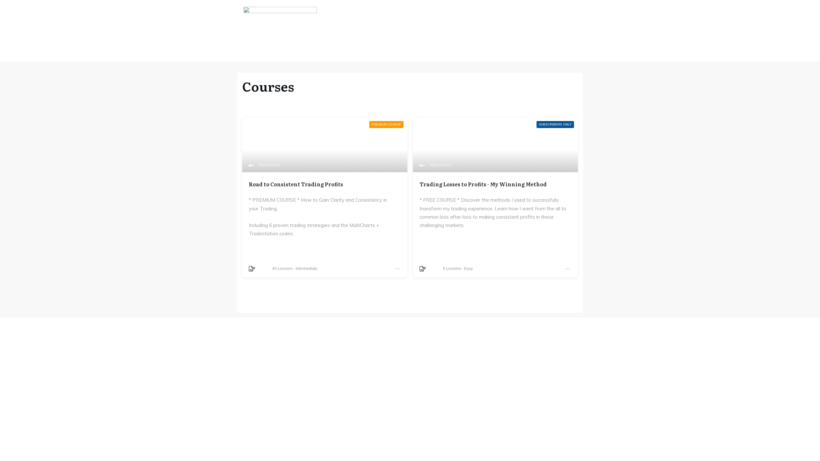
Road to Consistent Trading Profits (296, 184)
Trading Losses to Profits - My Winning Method (483, 184)
